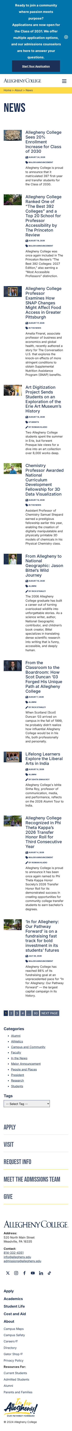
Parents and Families (18, 1392)
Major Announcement (26, 1064)
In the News (19, 1058)
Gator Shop (12, 1354)
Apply (9, 1291)
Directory (10, 1348)
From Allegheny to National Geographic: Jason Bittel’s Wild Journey (44, 566)
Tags (8, 1096)
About (18, 90)
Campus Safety (14, 1335)
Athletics (17, 1041)
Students (17, 1086)
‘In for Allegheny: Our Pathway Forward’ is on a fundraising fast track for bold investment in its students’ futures (42, 936)
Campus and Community (28, 1047)
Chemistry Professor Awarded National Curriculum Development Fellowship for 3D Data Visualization (44, 479)
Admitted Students (16, 1379)
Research (17, 1080)
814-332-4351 (14, 1253)
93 (36, 1013)
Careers (9, 1341)
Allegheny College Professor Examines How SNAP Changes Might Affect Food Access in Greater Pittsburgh (43, 302)
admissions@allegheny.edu (22, 1261)
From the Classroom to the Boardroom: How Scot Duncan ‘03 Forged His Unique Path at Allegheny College (43, 677)
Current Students (15, 1373)
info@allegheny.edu (17, 1257)
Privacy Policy (13, 1360)
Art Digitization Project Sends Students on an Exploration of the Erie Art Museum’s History (43, 399)
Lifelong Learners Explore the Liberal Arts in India (44, 758)
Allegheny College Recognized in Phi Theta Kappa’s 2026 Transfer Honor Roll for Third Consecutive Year (43, 832)
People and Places (24, 1069)
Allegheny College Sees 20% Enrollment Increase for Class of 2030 (43, 142)
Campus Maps (14, 1329)
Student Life (14, 1306)
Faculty (16, 1052)
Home (7, 90)
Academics (13, 1299)
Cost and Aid (15, 1314)
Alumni (15, 1036)
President (17, 1075)
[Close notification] (66, 37)
